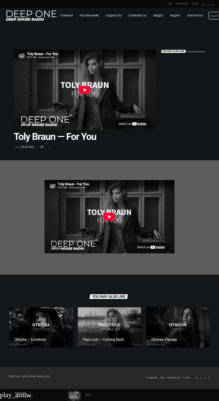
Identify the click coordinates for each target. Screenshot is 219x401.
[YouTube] (203, 5)
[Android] (213, 5)
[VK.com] (206, 5)
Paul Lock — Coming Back (103, 339)
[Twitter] (209, 5)
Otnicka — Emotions (30, 339)
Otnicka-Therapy (164, 339)
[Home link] (31, 15)
